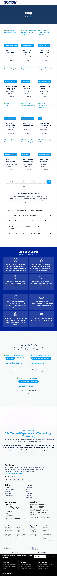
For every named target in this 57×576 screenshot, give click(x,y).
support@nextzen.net (45, 320)
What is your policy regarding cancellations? (22, 233)
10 (24, 186)
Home (26, 16)
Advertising (28, 495)
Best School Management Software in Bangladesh (45, 126)
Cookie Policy (5, 557)
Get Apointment (23, 454)
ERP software (25, 81)
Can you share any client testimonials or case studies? (25, 221)
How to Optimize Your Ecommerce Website (38, 362)
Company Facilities (9, 489)
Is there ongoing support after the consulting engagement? (22, 227)
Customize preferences (40, 556)
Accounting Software (27, 45)
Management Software (11, 45)
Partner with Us (8, 493)
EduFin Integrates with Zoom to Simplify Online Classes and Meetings (15, 363)
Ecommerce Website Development (41, 358)
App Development (44, 45)
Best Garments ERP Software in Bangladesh (28, 162)
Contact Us (34, 454)
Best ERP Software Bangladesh (27, 89)
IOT (40, 118)
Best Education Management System (11, 53)
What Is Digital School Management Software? (45, 90)
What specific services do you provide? (20, 215)
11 (28, 186)
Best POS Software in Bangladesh (10, 125)
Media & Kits (8, 491)
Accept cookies (51, 556)
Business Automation (44, 81)
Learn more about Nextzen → (13, 473)
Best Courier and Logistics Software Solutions (45, 53)
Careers (27, 491)
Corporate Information (10, 495)
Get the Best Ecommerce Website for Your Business (26, 385)
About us (7, 487)
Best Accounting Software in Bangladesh (27, 126)
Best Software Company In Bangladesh (11, 89)
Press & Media (29, 493)
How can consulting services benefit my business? (24, 210)
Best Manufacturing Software (11, 162)
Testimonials (29, 497)
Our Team (28, 489)
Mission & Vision (29, 487)
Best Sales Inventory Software (44, 162)
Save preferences (7, 573)
